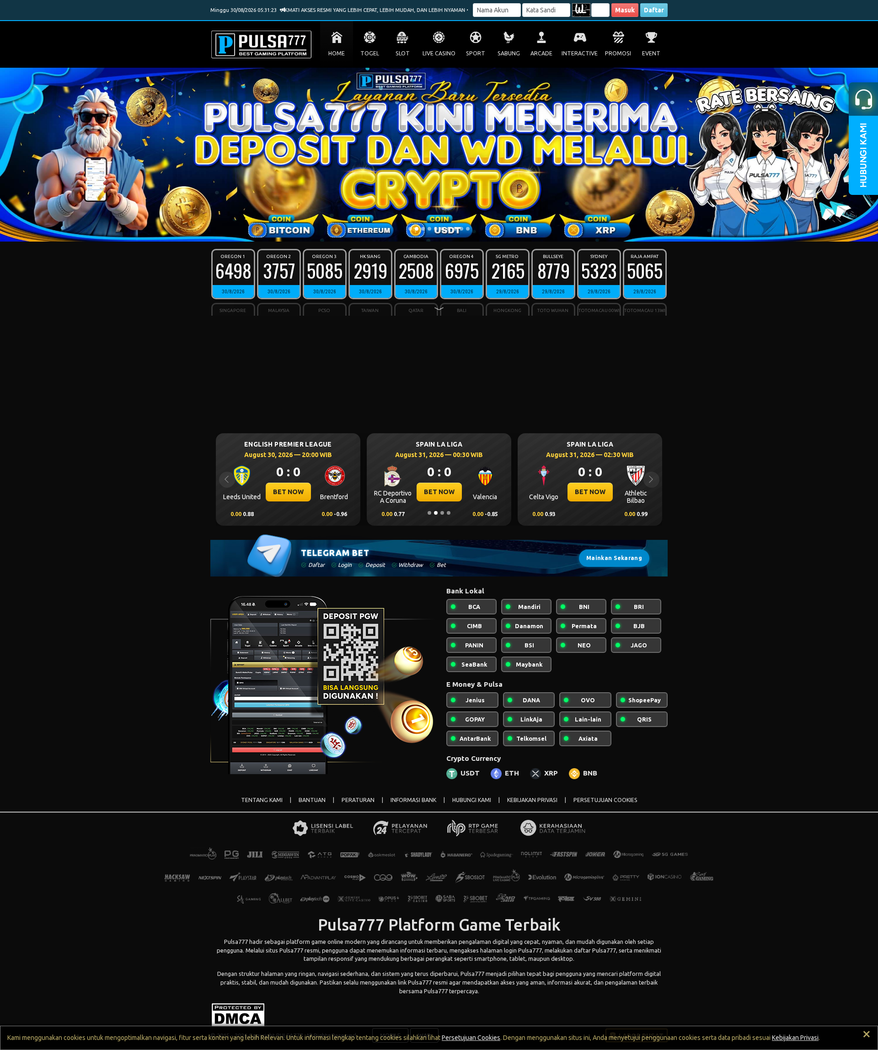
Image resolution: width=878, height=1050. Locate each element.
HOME (336, 53)
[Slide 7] (448, 228)
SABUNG (509, 53)
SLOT (403, 53)
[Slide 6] (442, 228)
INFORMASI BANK (413, 800)
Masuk (625, 10)
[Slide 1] (410, 228)
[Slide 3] (423, 228)
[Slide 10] (468, 228)
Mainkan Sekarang (614, 558)
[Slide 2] (416, 228)
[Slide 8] (455, 228)
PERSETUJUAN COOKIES (605, 800)
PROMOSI (618, 53)
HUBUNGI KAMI (471, 800)
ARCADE (541, 53)
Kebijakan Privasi (795, 1037)
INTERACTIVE (580, 53)
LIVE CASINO (439, 53)
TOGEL (369, 53)
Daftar (654, 10)
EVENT (651, 53)
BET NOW (288, 491)
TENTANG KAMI (262, 800)
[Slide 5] (436, 228)
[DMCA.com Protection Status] (238, 1014)
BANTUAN (312, 800)
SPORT (475, 53)
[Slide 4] (429, 228)
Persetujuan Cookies (471, 1037)
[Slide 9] (461, 228)
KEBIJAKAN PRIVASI (532, 800)
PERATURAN (358, 800)
